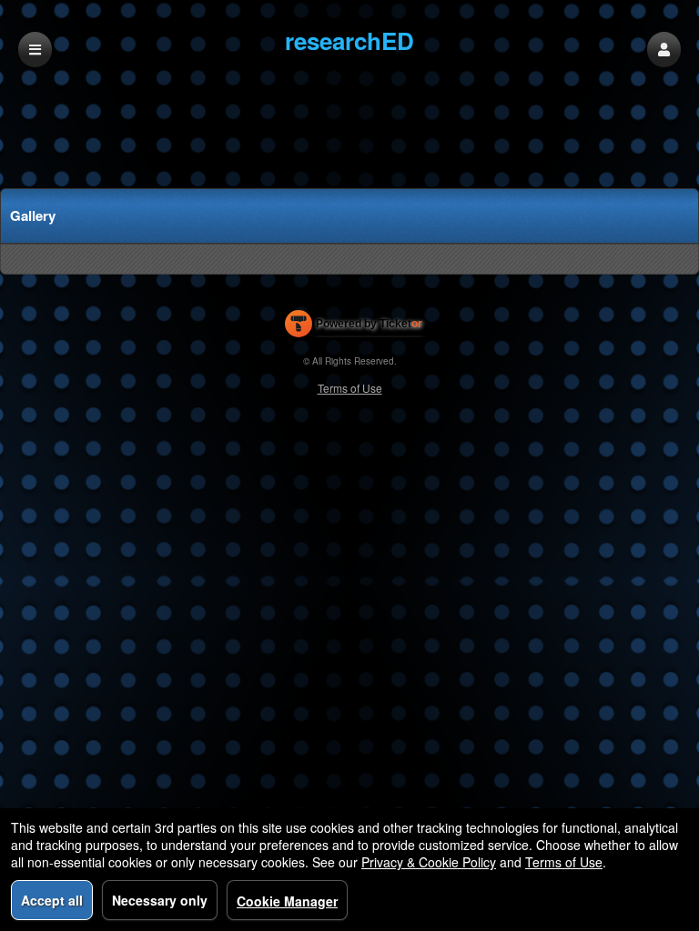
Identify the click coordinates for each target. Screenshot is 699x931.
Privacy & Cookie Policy (428, 862)
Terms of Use (350, 387)
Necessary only (160, 900)
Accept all (52, 900)
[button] (664, 49)
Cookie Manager (287, 901)
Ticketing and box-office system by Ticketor (353, 327)
